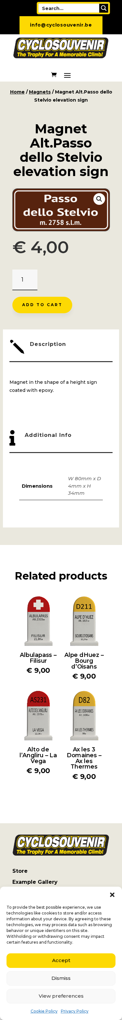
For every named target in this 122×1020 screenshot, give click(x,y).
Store (20, 871)
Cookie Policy (44, 1011)
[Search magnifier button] (103, 8)
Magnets (40, 92)
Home (17, 92)
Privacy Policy (74, 1011)
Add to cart (42, 304)
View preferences (61, 996)
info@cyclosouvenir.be (61, 25)
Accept (61, 960)
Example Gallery (35, 882)
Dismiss (61, 978)
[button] (112, 895)
